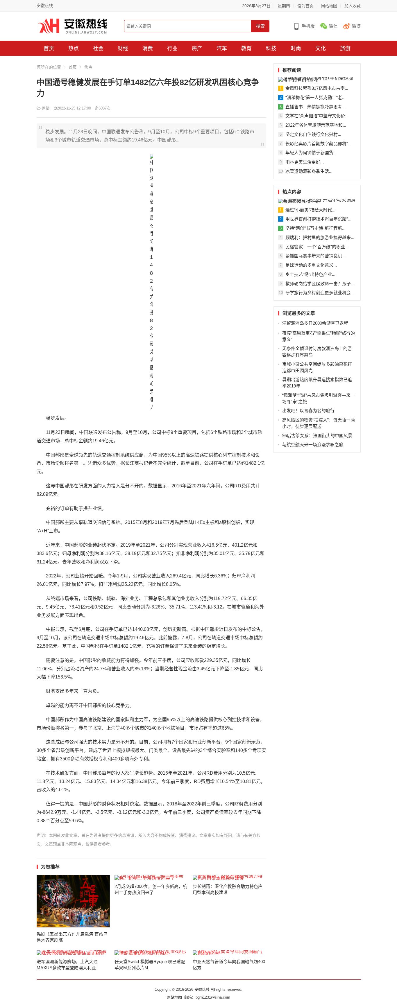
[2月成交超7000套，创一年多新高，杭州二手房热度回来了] (151, 877)
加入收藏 (352, 5)
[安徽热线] (73, 25)
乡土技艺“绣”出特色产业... (310, 274)
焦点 (88, 67)
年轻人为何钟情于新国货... (311, 152)
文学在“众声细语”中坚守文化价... (316, 115)
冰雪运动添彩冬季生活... (308, 171)
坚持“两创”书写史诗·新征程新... (315, 228)
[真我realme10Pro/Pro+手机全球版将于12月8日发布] (317, 79)
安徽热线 (45, 5)
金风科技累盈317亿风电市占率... (316, 88)
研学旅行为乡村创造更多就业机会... (319, 292)
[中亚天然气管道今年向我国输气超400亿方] (229, 952)
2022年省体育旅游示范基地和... (315, 125)
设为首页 (305, 5)
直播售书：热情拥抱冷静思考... (315, 106)
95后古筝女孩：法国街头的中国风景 (317, 435)
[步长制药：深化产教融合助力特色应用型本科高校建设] (229, 877)
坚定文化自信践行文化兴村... (313, 134)
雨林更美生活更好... (304, 161)
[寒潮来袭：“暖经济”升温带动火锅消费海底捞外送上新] (317, 201)
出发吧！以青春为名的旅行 (308, 410)
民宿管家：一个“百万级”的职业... (316, 246)
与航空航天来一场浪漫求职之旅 (312, 444)
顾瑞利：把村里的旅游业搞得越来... (319, 237)
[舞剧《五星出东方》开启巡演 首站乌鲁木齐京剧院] (73, 901)
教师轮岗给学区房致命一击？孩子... (319, 283)
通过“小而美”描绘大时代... (310, 209)
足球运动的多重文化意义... (311, 265)
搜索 (260, 26)
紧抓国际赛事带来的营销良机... (315, 255)
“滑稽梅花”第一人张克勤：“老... (315, 97)
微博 (356, 26)
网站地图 (329, 5)
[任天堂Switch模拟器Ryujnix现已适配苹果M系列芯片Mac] (151, 952)
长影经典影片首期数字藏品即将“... (318, 143)
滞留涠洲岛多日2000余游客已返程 (315, 323)
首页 (49, 48)
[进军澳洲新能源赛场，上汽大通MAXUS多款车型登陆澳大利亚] (73, 952)
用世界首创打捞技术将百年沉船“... (318, 218)
